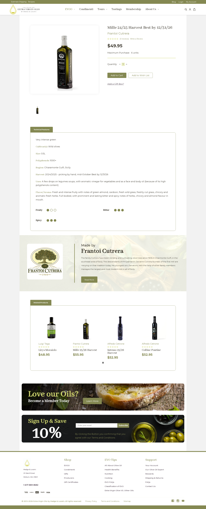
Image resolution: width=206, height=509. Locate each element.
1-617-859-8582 (30, 485)
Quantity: (112, 64)
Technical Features (41, 129)
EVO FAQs (109, 482)
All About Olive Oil (113, 465)
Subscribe (123, 425)
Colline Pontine (151, 350)
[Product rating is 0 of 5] (112, 39)
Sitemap (127, 501)
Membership (133, 9)
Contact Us (150, 486)
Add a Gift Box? (115, 84)
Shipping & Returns (154, 478)
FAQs (147, 482)
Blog (174, 2)
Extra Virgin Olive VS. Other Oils (119, 490)
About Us (150, 9)
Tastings (116, 9)
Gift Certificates (71, 482)
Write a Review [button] (136, 39)
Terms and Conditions (110, 501)
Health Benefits (112, 469)
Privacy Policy (91, 501)
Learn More (92, 401)
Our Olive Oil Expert (154, 469)
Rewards (149, 474)
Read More (89, 280)
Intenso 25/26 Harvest (115, 352)
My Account (191, 2)
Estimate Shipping (18, 2)
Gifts (66, 474)
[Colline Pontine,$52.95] (155, 328)
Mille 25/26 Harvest (85, 350)
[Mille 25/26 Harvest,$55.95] (86, 328)
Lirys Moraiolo (48, 350)
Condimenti (86, 9)
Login (180, 2)
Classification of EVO (114, 486)
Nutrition (109, 474)
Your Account (151, 465)
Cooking (108, 478)
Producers (69, 478)
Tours (101, 9)
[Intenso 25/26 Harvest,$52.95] (120, 328)
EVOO (68, 9)
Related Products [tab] (41, 303)
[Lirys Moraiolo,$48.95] (51, 328)
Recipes (31, 2)
